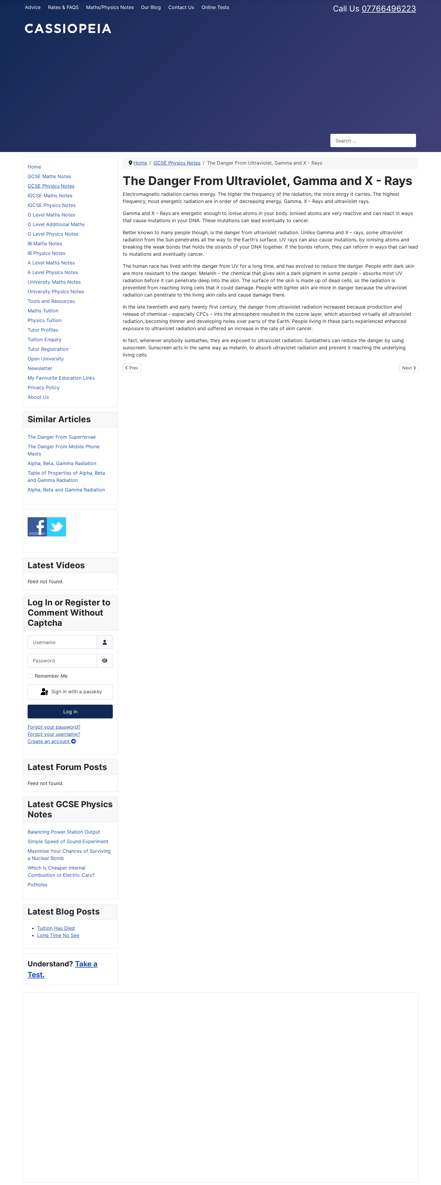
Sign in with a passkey (76, 691)
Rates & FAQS (63, 7)
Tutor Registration (48, 349)
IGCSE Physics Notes (52, 205)
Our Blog (151, 7)
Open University (46, 359)
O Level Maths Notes (51, 215)
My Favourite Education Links (61, 378)
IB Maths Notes (45, 243)
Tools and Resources (51, 301)
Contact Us (181, 7)
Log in (70, 712)
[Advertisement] (220, 84)
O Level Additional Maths (56, 224)
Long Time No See (58, 935)
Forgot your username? (54, 734)
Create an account (49, 741)
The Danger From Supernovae (62, 437)
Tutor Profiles (43, 330)
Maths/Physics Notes (110, 7)
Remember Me (51, 676)
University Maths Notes (54, 282)
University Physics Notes (56, 291)
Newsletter (40, 368)
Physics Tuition (45, 320)
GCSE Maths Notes (49, 176)
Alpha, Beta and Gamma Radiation (66, 490)
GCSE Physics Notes (51, 186)
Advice (32, 7)
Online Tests (215, 7)
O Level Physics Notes (53, 234)
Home (34, 167)
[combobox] (373, 140)
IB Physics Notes (46, 253)
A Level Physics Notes (53, 272)
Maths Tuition (43, 311)
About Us (38, 397)
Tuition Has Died (56, 928)
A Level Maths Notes (51, 263)
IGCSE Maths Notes (50, 195)
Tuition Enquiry (45, 339)
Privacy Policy (44, 387)
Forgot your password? (54, 727)
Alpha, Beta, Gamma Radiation (62, 463)
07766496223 (389, 8)
